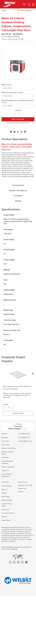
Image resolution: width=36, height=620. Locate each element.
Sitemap (20, 491)
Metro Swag (5, 496)
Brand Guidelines (7, 500)
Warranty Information (18, 190)
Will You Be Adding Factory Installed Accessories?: (18, 101)
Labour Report (6, 520)
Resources (5, 437)
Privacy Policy (22, 482)
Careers (4, 493)
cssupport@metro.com (25, 441)
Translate (19, 424)
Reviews (18, 201)
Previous (3, 373)
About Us (4, 489)
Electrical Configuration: (12, 92)
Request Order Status (9, 448)
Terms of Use (22, 488)
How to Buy (5, 441)
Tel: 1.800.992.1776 (24, 437)
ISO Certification (7, 486)
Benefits (4, 516)
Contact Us (5, 470)
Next (33, 373)
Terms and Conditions (25, 485)
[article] (18, 391)
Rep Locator (6, 444)
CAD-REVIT (5, 457)
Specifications (18, 185)
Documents (18, 196)
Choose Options (18, 413)
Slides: (7, 84)
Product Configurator (8, 467)
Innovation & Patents (8, 513)
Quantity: (18, 110)
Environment (5, 509)
